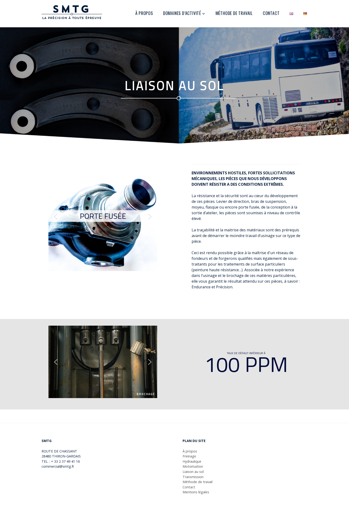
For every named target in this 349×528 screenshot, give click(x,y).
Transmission (193, 477)
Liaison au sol (193, 471)
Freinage (189, 456)
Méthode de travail (197, 482)
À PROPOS (144, 13)
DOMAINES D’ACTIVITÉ (182, 13)
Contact (189, 487)
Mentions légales (196, 492)
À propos (190, 451)
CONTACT (271, 13)
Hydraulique (192, 461)
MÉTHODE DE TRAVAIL (234, 13)
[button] (56, 216)
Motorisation (193, 466)
